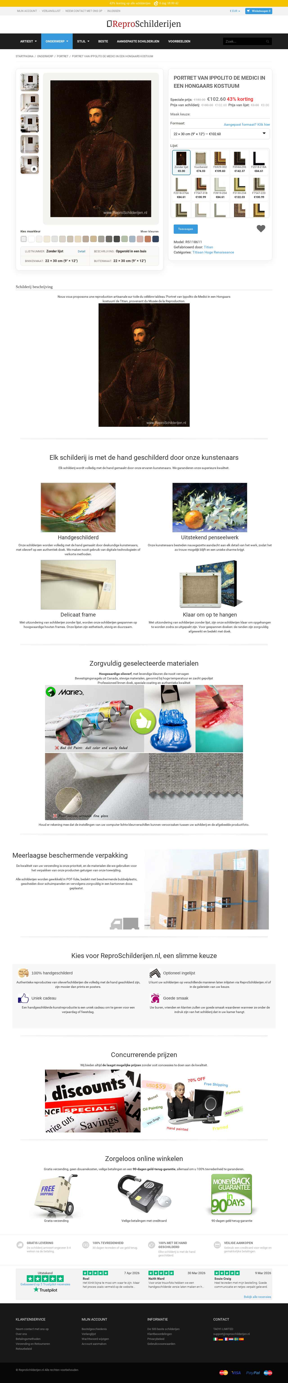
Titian (208, 247)
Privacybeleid (155, 1339)
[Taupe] (86, 239)
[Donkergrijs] (117, 239)
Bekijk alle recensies (257, 1297)
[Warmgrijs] (62, 239)
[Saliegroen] (124, 239)
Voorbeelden (179, 41)
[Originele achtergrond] (23, 239)
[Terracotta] (148, 239)
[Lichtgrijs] (55, 239)
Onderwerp (55, 41)
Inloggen (114, 11)
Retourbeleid (24, 1348)
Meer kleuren (150, 231)
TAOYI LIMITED (223, 1329)
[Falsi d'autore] (215, 1339)
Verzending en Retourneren (33, 1344)
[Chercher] (267, 41)
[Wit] (31, 239)
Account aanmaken (94, 1344)
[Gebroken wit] (39, 239)
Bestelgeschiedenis (94, 1329)
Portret (62, 56)
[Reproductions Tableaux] (226, 1339)
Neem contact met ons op (84, 11)
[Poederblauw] (132, 239)
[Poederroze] (140, 239)
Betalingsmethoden (28, 1339)
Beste (103, 41)
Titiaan (198, 252)
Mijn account (27, 11)
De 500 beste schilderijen (163, 1329)
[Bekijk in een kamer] (29, 82)
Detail (81, 251)
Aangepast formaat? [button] (247, 124)
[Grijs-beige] (70, 239)
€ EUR (234, 11)
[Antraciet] (109, 239)
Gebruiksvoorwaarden (161, 1344)
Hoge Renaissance (219, 252)
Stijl (81, 41)
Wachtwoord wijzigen (95, 1339)
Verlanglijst (51, 11)
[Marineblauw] (155, 239)
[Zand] (93, 239)
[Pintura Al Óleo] (241, 1339)
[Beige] (78, 239)
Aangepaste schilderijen (138, 41)
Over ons (21, 1334)
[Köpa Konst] (236, 1339)
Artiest (26, 41)
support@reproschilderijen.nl (231, 1334)
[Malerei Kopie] (220, 1339)
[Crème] (47, 239)
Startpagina (25, 56)
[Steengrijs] (101, 239)
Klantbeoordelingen (159, 1334)
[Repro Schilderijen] (231, 1339)
